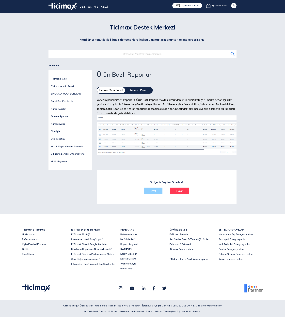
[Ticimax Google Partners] (253, 291)
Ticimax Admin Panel (62, 86)
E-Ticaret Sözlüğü (80, 234)
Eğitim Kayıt (126, 268)
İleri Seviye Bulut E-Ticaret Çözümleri (189, 239)
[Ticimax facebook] (154, 288)
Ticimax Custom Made (181, 249)
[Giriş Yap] (234, 5)
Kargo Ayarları (58, 108)
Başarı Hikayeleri (129, 244)
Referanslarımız (30, 239)
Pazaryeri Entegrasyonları (232, 239)
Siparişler (56, 131)
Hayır (179, 191)
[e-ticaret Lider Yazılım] (36, 290)
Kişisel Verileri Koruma (34, 244)
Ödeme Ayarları (59, 116)
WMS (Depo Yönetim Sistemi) (67, 146)
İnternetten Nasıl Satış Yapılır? (87, 239)
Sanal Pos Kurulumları (62, 101)
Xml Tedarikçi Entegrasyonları (234, 244)
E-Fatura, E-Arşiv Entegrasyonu (67, 153)
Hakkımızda (28, 234)
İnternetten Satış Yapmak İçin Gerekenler (93, 263)
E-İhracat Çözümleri (180, 244)
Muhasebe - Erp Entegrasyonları (236, 234)
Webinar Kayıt (128, 263)
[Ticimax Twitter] (164, 288)
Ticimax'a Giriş (59, 78)
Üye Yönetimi (58, 138)
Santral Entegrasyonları (231, 249)
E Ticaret (113, 311)
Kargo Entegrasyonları (230, 259)
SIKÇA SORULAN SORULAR (66, 93)
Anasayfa (53, 65)
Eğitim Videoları (128, 253)
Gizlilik (25, 249)
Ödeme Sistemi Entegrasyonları (236, 254)
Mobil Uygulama (59, 161)
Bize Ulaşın (28, 254)
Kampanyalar (58, 123)
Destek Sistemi (128, 258)
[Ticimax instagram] (120, 288)
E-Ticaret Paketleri (179, 234)
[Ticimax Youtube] (132, 288)
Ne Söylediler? (127, 239)
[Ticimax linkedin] (143, 288)
